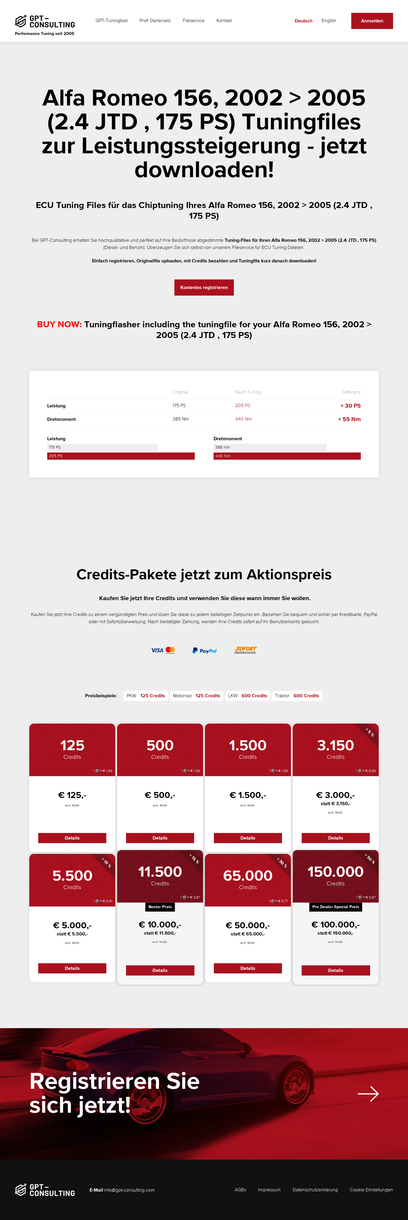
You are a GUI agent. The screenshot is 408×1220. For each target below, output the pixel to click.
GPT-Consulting (56, 240)
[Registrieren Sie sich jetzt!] (368, 1093)
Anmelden (372, 21)
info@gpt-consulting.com (129, 1190)
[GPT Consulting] (45, 21)
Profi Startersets (155, 21)
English (329, 21)
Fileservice (194, 21)
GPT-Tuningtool (112, 21)
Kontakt (224, 21)
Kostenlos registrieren (204, 287)
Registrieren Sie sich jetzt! (114, 1094)
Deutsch (303, 21)
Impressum (269, 1190)
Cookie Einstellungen (371, 1190)
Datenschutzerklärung (315, 1190)
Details (72, 838)
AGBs (240, 1190)
